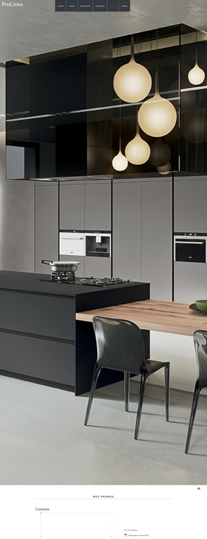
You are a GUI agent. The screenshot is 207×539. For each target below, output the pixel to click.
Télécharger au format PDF (138, 535)
